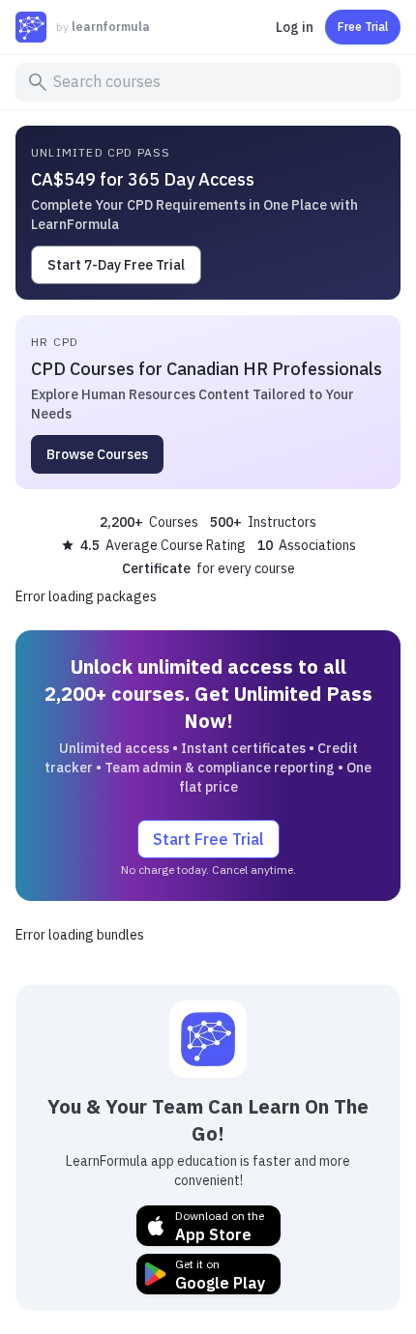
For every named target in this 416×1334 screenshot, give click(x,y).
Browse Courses (97, 454)
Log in (294, 27)
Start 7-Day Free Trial (116, 265)
